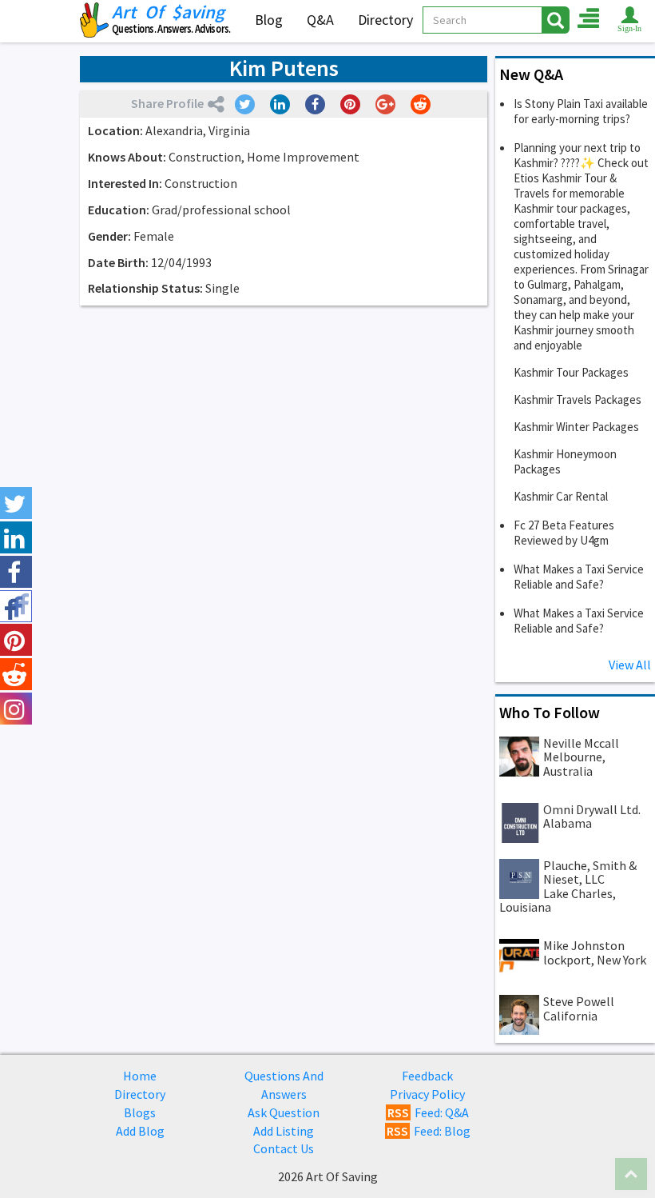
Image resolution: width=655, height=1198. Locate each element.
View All (630, 665)
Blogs (140, 1112)
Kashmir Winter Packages (576, 426)
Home (140, 1076)
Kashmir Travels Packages (577, 399)
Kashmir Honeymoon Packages (565, 461)
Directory (385, 19)
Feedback (427, 1076)
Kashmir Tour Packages (571, 372)
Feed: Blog (428, 1131)
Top (631, 1174)
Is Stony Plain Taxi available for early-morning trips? (581, 111)
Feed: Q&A (428, 1112)
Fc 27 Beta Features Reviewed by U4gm (564, 532)
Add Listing (283, 1131)
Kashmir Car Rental (561, 496)
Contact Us (283, 1148)
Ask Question (284, 1112)
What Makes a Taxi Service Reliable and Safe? (579, 576)
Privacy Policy (427, 1094)
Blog (269, 19)
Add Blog (140, 1131)
